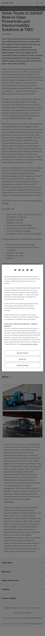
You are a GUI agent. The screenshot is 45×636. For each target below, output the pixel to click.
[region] (22, 318)
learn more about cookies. (29, 344)
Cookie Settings (22, 365)
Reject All (22, 359)
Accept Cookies (22, 353)
